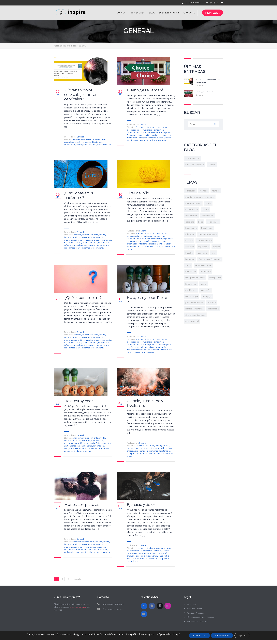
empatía (189, 240)
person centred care (148, 140)
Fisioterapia (97, 142)
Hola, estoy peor (78, 401)
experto (154, 553)
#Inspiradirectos (192, 158)
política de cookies (140, 634)
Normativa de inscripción (197, 621)
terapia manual (104, 144)
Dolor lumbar (207, 228)
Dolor (200, 222)
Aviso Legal (191, 604)
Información (69, 144)
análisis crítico (142, 445)
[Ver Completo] (80, 71)
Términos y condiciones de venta (200, 617)
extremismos (153, 451)
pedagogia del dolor (84, 552)
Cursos (121, 12)
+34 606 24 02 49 (192, 3)
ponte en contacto (78, 607)
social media (213, 308)
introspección (165, 137)
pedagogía (69, 552)
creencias (131, 132)
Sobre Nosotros (169, 12)
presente (162, 140)
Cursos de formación (194, 164)
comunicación (147, 130)
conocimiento (160, 130)
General (80, 136)
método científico (156, 453)
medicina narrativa (135, 246)
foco (140, 135)
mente (203, 284)
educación (77, 142)
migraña (93, 144)
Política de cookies (194, 608)
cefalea (76, 139)
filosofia (189, 253)
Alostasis (204, 190)
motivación (205, 290)
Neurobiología (191, 296)
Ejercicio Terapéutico (208, 234)
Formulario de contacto (113, 609)
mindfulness (132, 140)
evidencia (87, 142)
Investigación (82, 144)
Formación (189, 259)
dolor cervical (213, 222)
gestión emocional (152, 135)
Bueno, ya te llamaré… (146, 90)
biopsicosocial (133, 130)
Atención (140, 127)
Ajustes (242, 635)
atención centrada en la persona (87, 541)
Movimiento (140, 558)
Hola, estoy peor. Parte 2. (147, 299)
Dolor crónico (191, 228)
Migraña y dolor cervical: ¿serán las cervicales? (80, 94)
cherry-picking (155, 445)
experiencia (168, 132)
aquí (177, 634)
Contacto (189, 12)
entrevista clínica (154, 132)
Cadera (205, 209)
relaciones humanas (194, 308)
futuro (188, 265)
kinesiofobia (93, 549)
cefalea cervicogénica (91, 139)
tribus (129, 456)
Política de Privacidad (195, 613)
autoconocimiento (153, 127)
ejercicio (157, 550)
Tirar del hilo (138, 193)
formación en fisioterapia (210, 259)
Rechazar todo (222, 635)
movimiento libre (153, 558)
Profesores (137, 12)
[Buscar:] (203, 124)
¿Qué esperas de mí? (83, 297)
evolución (189, 246)
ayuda (165, 127)
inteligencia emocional (149, 137)
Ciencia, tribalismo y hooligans (145, 403)
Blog (152, 12)
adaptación (190, 190)
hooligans (131, 453)
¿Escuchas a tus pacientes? (78, 195)
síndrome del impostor (195, 315)
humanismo (166, 135)
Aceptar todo (199, 635)
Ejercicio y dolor (141, 504)
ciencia (166, 445)
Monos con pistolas (81, 504)
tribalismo (169, 453)
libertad (103, 549)
